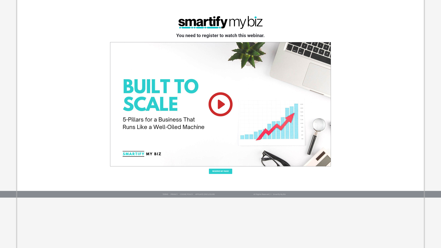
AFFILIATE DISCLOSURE (205, 194)
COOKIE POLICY (186, 194)
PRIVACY (174, 194)
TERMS (165, 194)
